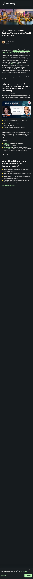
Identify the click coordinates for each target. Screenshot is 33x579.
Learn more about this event (9, 185)
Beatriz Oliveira (8, 147)
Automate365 (14, 63)
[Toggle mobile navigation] (28, 4)
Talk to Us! (5, 154)
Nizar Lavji (6, 143)
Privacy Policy (25, 571)
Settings (3, 575)
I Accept (28, 575)
